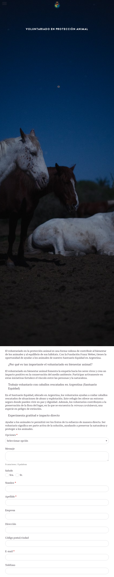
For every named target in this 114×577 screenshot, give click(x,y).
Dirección (10, 524)
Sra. (12, 475)
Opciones (11, 435)
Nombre (10, 482)
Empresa (10, 510)
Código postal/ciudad (17, 537)
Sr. (21, 475)
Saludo (9, 470)
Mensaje (10, 448)
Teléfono (10, 565)
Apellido (10, 496)
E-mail (10, 551)
